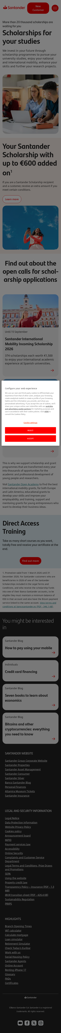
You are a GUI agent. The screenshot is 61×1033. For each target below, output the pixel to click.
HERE (46, 411)
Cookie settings (30, 422)
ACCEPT (30, 438)
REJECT (30, 430)
